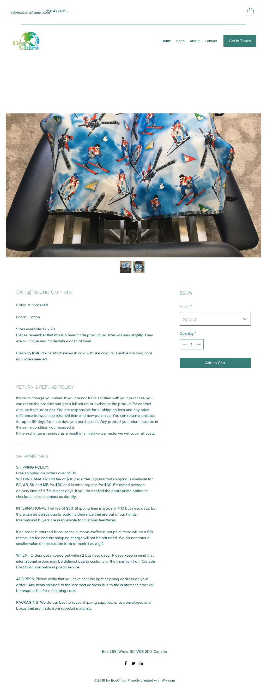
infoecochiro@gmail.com (30, 12)
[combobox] (215, 319)
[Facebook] (125, 663)
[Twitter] (133, 663)
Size (186, 306)
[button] (250, 11)
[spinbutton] (191, 344)
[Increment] (199, 344)
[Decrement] (183, 344)
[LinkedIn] (141, 663)
